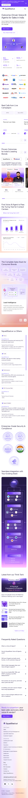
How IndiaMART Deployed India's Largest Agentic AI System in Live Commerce (11, 164)
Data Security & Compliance (7, 794)
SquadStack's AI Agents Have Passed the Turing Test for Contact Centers (17, 625)
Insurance (6, 745)
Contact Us (6, 771)
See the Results (6, 4)
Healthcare (6, 753)
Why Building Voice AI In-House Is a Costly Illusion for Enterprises (17, 604)
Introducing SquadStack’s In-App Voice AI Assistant (17, 617)
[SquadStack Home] (8, 9)
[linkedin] (12, 784)
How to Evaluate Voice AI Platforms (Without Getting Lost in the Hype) (12, 595)
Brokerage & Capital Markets (10, 751)
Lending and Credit (8, 740)
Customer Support (8, 735)
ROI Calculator (7, 767)
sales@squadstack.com (10, 777)
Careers (5, 769)
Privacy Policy (11, 793)
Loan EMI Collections (9, 733)
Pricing (5, 764)
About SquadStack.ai (8, 773)
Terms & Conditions (20, 793)
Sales (5, 729)
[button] (25, 9)
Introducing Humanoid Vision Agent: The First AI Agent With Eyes (17, 611)
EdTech (5, 742)
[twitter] (8, 784)
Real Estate (6, 755)
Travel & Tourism (8, 759)
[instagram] (5, 784)
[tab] (7, 112)
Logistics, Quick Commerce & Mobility (13, 747)
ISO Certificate (4, 793)
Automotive (6, 757)
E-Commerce (7, 749)
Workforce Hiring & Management (11, 731)
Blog (5, 762)
